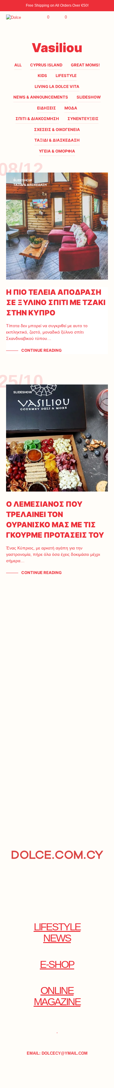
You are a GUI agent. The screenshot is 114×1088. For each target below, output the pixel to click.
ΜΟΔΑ (70, 108)
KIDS (42, 75)
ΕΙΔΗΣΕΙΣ (46, 108)
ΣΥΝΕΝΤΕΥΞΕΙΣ (82, 118)
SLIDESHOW (89, 97)
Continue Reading (41, 350)
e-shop (57, 964)
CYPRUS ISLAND (46, 64)
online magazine (57, 996)
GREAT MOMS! (85, 64)
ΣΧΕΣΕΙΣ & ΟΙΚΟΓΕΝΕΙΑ (57, 129)
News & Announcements (40, 97)
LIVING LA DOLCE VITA (57, 86)
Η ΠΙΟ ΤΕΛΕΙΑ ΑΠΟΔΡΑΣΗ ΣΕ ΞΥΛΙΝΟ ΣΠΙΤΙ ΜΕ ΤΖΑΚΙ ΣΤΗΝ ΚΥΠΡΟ (55, 302)
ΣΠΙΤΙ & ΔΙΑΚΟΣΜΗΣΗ (37, 118)
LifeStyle (66, 75)
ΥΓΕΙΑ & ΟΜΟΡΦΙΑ (57, 151)
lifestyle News (57, 932)
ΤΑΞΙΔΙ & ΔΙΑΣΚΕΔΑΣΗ (57, 140)
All (18, 64)
